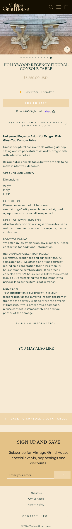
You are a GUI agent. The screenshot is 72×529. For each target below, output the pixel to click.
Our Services (36, 498)
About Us (36, 493)
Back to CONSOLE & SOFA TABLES (39, 418)
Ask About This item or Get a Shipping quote (35, 124)
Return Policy (36, 504)
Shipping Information (36, 323)
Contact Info (35, 515)
